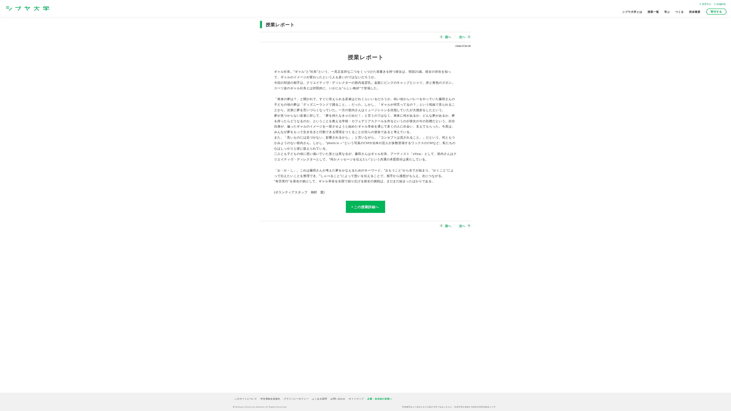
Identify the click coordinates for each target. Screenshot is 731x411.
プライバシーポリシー (296, 398)
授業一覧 (653, 11)
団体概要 (695, 11)
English (721, 3)
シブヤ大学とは (632, 11)
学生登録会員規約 (270, 398)
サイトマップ (356, 398)
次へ (462, 37)
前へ (448, 37)
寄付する (716, 11)
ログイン (706, 3)
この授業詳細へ (366, 207)
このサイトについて (246, 398)
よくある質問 (319, 398)
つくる (679, 11)
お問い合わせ (338, 398)
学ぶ (667, 11)
